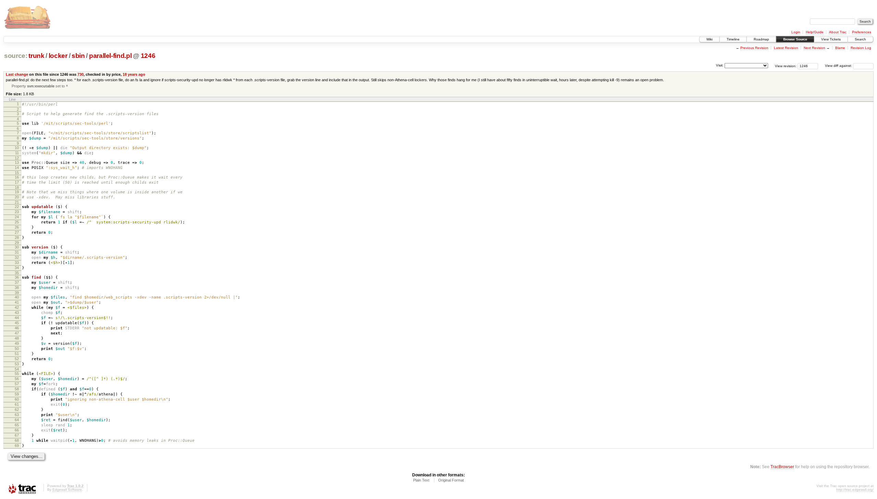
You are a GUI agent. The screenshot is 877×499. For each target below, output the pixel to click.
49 (17, 343)
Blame (840, 48)
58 (17, 389)
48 (17, 338)
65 (17, 425)
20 (17, 197)
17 (17, 182)
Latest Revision (786, 48)
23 (17, 212)
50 (17, 348)
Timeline (733, 39)
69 (17, 445)
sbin (78, 55)
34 (17, 268)
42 (17, 307)
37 (17, 282)
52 (17, 359)
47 (17, 333)
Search (860, 39)
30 (17, 247)
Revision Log (861, 48)
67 (17, 435)
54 (17, 369)
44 (17, 318)
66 (17, 430)
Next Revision (814, 48)
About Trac (838, 32)
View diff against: (839, 66)
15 (17, 173)
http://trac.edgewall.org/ (855, 489)
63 (17, 415)
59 (17, 394)
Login (795, 32)
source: (15, 55)
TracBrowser (782, 466)
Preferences (861, 32)
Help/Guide (815, 32)
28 (17, 237)
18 (17, 187)
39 (17, 293)
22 (17, 207)
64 (17, 420)
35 (17, 273)
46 (17, 328)
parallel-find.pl (110, 55)
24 (17, 217)
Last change (17, 74)
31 (17, 252)
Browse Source (795, 39)
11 (17, 153)
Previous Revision (754, 48)
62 (17, 409)
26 (17, 227)
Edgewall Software (67, 489)
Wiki (709, 39)
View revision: (785, 66)
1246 (148, 55)
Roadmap (761, 39)
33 (17, 262)
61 (17, 404)
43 (17, 313)
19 (17, 192)
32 (17, 257)
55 (17, 374)
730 (80, 74)
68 (17, 440)
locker (58, 55)
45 (17, 323)
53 (17, 364)
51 (17, 354)
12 (17, 158)
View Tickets (831, 39)
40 (17, 297)
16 (17, 177)
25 (17, 222)
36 (17, 277)
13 (17, 162)
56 (17, 379)
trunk (36, 55)
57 (17, 384)
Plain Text (421, 480)
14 (17, 168)
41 (17, 302)
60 (17, 399)
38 (17, 287)
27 (17, 232)
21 (17, 202)
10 (17, 148)
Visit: (720, 65)
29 (17, 243)
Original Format (451, 480)
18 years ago (134, 74)
